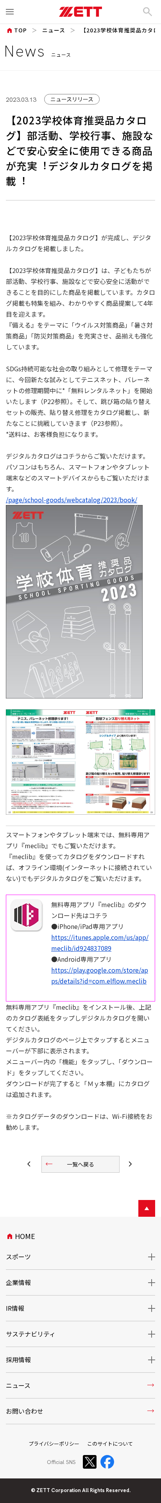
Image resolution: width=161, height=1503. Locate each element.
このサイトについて (110, 1443)
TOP (16, 30)
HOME (20, 1236)
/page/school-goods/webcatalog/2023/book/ (71, 499)
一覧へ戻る (69, 1164)
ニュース (53, 30)
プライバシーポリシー (54, 1443)
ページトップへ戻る (146, 1208)
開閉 (146, 1257)
